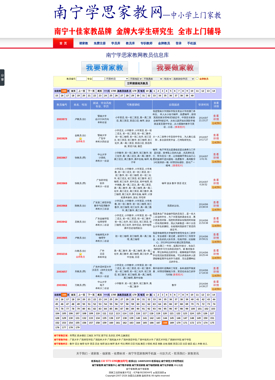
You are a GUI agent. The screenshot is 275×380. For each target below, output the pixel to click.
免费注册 (100, 43)
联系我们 (179, 353)
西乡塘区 (81, 335)
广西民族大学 (114, 339)
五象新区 (125, 335)
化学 (87, 343)
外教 (200, 343)
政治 (107, 343)
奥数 (160, 343)
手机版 (191, 43)
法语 (185, 343)
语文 (77, 343)
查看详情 (216, 117)
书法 (122, 343)
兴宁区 (97, 335)
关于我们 (82, 353)
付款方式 (165, 353)
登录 (179, 43)
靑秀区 (73, 335)
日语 (132, 343)
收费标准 (119, 353)
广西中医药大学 (145, 339)
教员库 (130, 43)
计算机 (149, 343)
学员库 (115, 43)
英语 (92, 343)
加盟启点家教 (134, 375)
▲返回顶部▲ (159, 372)
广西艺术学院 (160, 339)
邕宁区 (104, 335)
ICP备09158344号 (143, 372)
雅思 (142, 343)
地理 (102, 343)
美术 (117, 343)
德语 (190, 343)
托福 (137, 343)
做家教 (106, 353)
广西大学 (74, 339)
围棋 (170, 343)
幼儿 (205, 343)
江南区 (90, 335)
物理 (82, 343)
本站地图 (178, 365)
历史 (97, 343)
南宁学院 (186, 339)
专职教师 (146, 43)
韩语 (155, 343)
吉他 (165, 343)
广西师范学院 (86, 339)
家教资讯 (193, 353)
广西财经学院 (174, 339)
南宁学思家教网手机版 (142, 353)
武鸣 (118, 335)
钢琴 (112, 343)
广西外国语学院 (129, 339)
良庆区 (112, 335)
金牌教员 (164, 43)
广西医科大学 (100, 339)
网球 (127, 343)
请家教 (83, 43)
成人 (195, 343)
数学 (72, 343)
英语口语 (177, 343)
